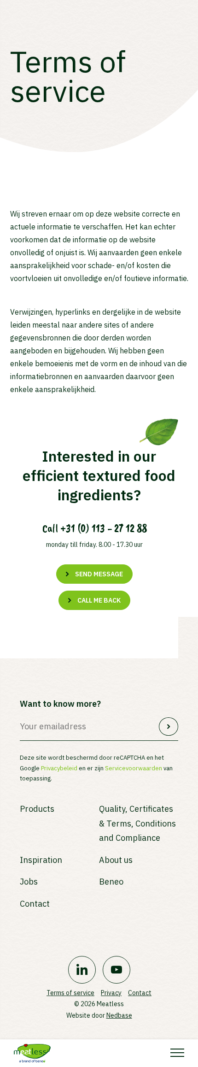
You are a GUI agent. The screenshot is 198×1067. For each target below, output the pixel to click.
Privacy (111, 993)
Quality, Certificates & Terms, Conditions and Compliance (137, 823)
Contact (35, 903)
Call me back (99, 600)
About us (116, 860)
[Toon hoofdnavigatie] (177, 1053)
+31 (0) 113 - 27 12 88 (103, 528)
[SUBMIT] (168, 726)
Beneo (111, 881)
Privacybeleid (59, 768)
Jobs (29, 881)
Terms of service (70, 993)
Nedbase (119, 1015)
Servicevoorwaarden (133, 768)
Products (37, 808)
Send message (99, 574)
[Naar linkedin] (82, 970)
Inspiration (41, 860)
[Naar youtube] (116, 970)
